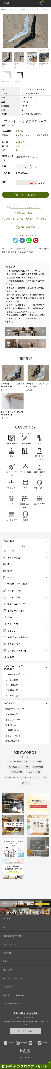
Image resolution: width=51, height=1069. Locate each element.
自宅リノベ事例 (13, 719)
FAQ (4, 927)
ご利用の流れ (11, 684)
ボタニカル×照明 (33, 761)
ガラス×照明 (17, 772)
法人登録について (9, 986)
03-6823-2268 (25, 1013)
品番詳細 (19, 130)
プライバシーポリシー (11, 944)
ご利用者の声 (11, 690)
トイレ (29, 772)
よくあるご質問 (13, 695)
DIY (44, 777)
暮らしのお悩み (13, 735)
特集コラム (10, 725)
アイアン (25, 782)
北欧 (38, 772)
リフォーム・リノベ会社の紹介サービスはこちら (25, 219)
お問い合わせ (8, 969)
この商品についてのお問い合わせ (25, 207)
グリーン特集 (16, 761)
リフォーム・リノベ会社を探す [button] (13, 667)
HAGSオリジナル (31, 777)
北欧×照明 (38, 766)
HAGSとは (6, 918)
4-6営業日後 (21, 142)
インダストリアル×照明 (18, 766)
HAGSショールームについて (13, 978)
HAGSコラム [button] (10, 703)
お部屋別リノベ (13, 730)
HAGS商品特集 (12, 740)
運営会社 (6, 961)
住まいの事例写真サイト (12, 1003)
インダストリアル (13, 777)
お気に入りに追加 (27, 227)
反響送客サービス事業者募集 (13, 995)
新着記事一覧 (11, 714)
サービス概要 (11, 679)
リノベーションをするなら (16, 674)
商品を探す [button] (9, 541)
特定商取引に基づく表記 (12, 936)
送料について (21, 146)
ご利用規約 (7, 953)
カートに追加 (28, 194)
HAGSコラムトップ (14, 709)
